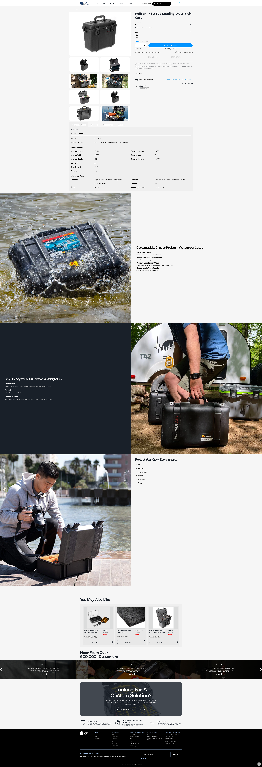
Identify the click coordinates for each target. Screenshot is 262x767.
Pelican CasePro (115, 745)
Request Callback (176, 79)
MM (77, 129)
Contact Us (132, 741)
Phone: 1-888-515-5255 (152, 736)
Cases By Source (129, 764)
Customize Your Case (127, 709)
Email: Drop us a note (151, 734)
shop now (95, 642)
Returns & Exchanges (134, 736)
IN (73, 129)
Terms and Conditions (134, 743)
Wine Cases (114, 743)
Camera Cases (115, 740)
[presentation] (1, 669)
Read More (139, 73)
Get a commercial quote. (155, 52)
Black (137, 37)
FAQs (131, 738)
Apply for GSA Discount (169, 743)
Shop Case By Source (159, 4)
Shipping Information (134, 734)
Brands (121, 3)
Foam (103, 3)
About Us (131, 740)
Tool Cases (114, 738)
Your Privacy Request (134, 746)
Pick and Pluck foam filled (144, 28)
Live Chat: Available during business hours (154, 739)
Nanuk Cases (115, 736)
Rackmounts (112, 3)
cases (70, 10)
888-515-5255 (146, 3)
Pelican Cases (115, 734)
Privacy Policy (133, 745)
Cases (96, 3)
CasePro (129, 3)
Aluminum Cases (115, 741)
